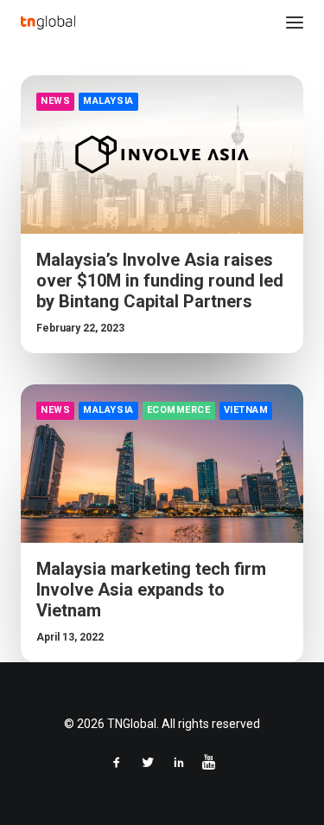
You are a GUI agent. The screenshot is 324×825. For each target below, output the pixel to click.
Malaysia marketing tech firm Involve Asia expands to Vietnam (151, 589)
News (55, 100)
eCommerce (179, 410)
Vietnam (246, 410)
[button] (294, 22)
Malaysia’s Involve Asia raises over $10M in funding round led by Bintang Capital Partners (159, 280)
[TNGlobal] (48, 22)
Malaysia (108, 100)
